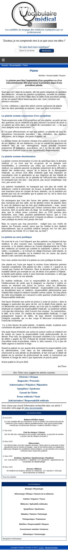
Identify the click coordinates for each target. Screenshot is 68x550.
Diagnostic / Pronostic (28, 381)
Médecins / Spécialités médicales (34, 504)
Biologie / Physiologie (34, 489)
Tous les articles (9, 477)
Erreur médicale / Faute (28, 396)
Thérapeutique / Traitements (34, 519)
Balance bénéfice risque (34, 420)
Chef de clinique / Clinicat (34, 432)
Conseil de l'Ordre (28, 393)
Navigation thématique (12, 539)
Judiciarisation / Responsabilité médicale (28, 400)
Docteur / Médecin (34, 469)
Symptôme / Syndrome (28, 389)
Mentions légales (51, 547)
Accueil (5, 65)
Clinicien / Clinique (28, 377)
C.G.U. (41, 547)
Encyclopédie (15, 65)
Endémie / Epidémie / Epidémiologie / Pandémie (34, 458)
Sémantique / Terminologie (34, 534)
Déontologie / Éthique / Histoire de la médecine (34, 494)
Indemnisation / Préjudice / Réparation (28, 385)
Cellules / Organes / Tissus (34, 499)
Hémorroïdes (34, 443)
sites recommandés (34, 408)
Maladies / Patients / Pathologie (34, 514)
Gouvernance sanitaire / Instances (34, 529)
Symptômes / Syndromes (34, 509)
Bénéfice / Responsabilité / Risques (34, 524)
